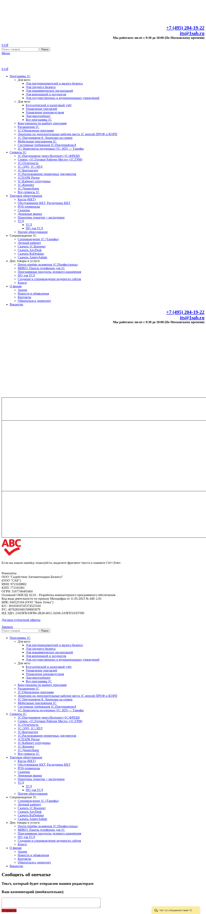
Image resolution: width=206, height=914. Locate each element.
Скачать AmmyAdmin (32, 257)
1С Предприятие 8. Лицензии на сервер (45, 137)
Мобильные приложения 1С (37, 141)
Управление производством (45, 112)
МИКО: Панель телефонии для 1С (41, 268)
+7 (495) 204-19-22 (185, 27)
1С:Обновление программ (36, 130)
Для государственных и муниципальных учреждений (62, 98)
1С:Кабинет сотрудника (34, 181)
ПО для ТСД (34, 228)
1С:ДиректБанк (28, 188)
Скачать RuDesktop (31, 253)
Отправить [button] (9, 910)
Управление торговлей (41, 108)
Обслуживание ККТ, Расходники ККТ (44, 203)
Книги (22, 282)
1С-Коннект (26, 185)
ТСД (21, 221)
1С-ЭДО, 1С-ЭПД (30, 166)
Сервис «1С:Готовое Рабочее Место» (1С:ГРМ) (50, 159)
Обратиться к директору (34, 300)
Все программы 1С (39, 119)
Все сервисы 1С (29, 192)
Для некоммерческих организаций (49, 90)
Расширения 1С (28, 127)
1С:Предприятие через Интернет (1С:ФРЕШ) (49, 156)
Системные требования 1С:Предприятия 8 (47, 145)
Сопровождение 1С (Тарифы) (38, 239)
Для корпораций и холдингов (46, 94)
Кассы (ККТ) (27, 199)
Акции (22, 290)
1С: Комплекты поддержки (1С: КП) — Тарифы (51, 148)
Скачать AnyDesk (30, 250)
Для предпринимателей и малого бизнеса (54, 83)
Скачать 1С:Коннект (32, 246)
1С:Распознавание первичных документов (47, 174)
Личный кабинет (29, 242)
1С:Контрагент (28, 170)
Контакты (24, 297)
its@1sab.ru (192, 33)
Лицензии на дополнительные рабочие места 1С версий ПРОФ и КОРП (67, 134)
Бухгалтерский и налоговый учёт (49, 105)
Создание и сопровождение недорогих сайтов (49, 279)
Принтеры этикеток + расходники (41, 217)
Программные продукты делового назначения (49, 271)
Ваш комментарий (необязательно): (33, 892)
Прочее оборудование (33, 232)
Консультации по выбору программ (42, 123)
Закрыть (7, 626)
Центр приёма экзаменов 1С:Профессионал (48, 264)
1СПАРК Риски (29, 177)
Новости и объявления (33, 293)
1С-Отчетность (28, 163)
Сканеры (24, 210)
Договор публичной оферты (21, 620)
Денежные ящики (30, 214)
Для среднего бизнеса (41, 87)
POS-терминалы (29, 206)
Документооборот (38, 116)
